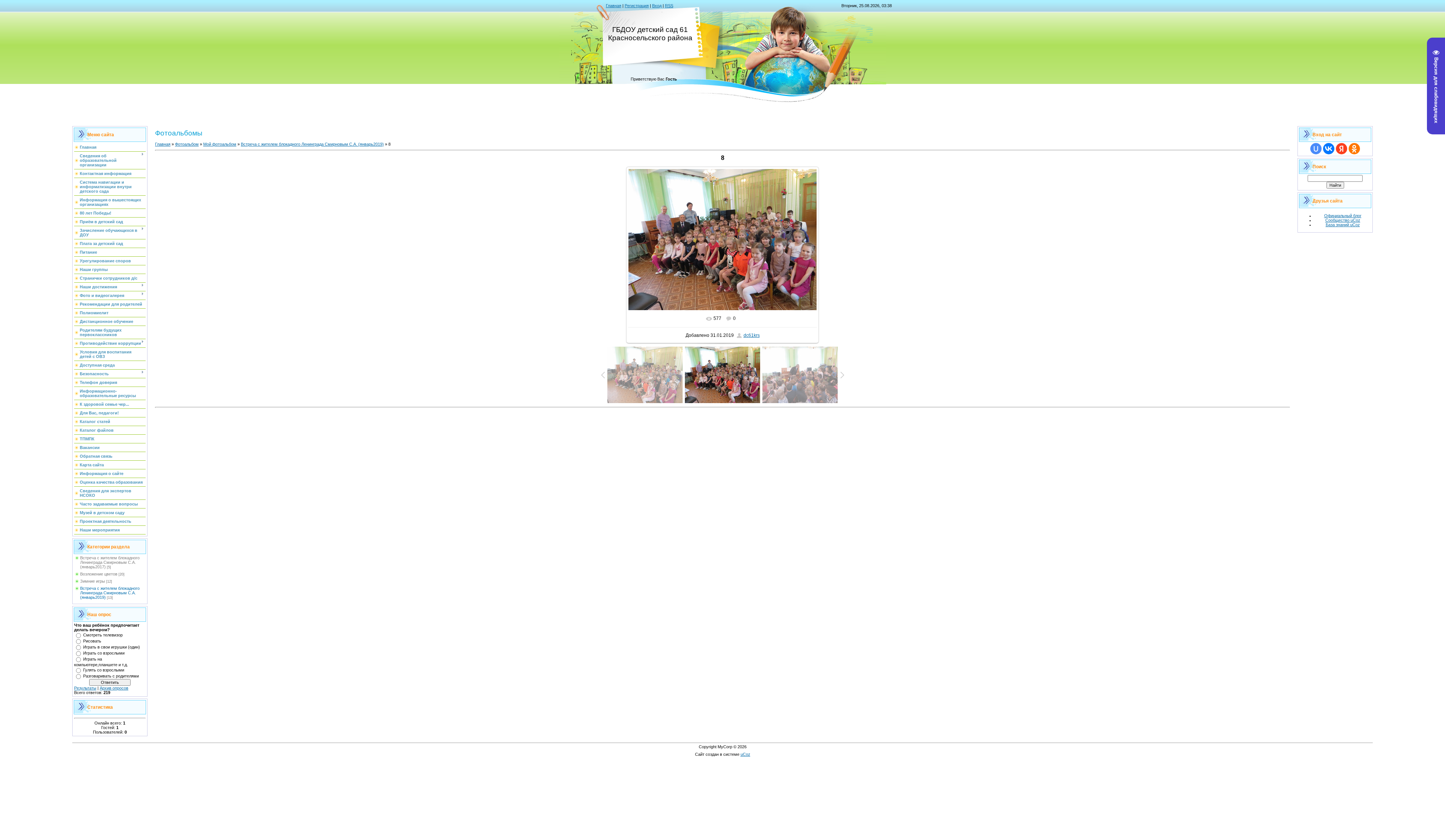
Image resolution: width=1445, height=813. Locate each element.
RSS (669, 5)
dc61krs (752, 335)
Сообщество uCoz (1342, 220)
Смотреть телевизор (103, 635)
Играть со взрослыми (104, 653)
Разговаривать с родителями (111, 676)
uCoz (745, 754)
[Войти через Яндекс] (1341, 148)
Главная (613, 5)
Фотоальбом (187, 144)
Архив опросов (114, 688)
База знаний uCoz (1343, 224)
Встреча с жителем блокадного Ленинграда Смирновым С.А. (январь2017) (110, 562)
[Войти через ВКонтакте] (1328, 148)
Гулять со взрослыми (103, 670)
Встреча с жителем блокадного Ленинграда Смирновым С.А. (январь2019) (110, 593)
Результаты (85, 688)
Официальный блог (1342, 215)
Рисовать (92, 641)
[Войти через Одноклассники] (1354, 148)
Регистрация (637, 5)
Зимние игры (92, 581)
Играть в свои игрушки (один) (111, 647)
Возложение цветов (98, 574)
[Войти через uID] (1316, 148)
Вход (657, 5)
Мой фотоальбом (219, 144)
